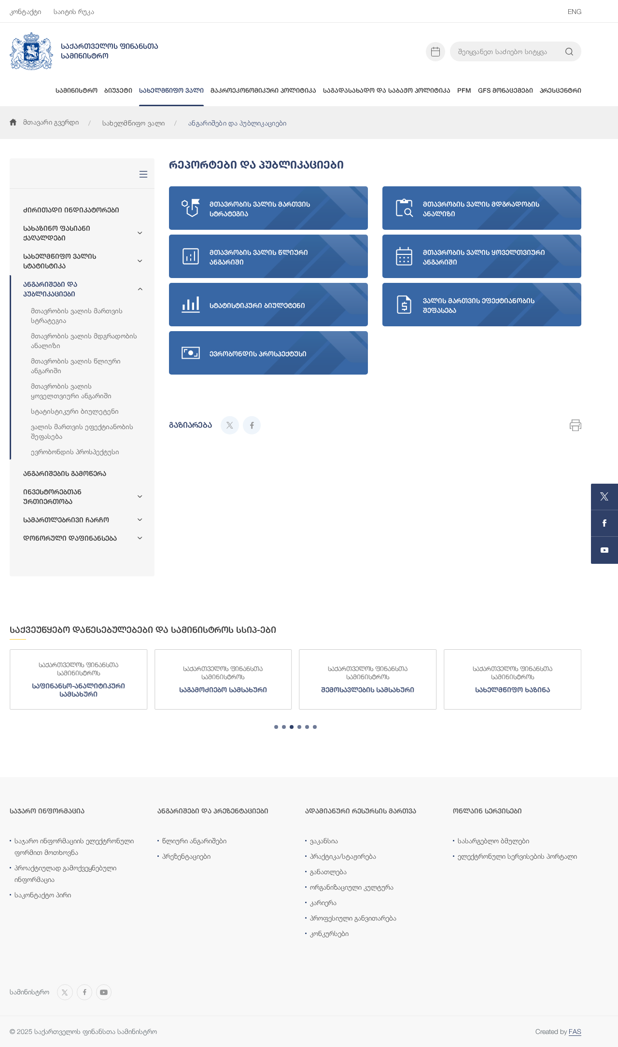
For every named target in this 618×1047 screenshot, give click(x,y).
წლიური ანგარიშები (194, 841)
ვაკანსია (324, 841)
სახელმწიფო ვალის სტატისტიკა (59, 261)
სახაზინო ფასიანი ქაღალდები (56, 233)
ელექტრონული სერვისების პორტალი (517, 856)
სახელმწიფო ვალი (133, 123)
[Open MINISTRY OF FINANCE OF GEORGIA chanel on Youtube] (604, 550)
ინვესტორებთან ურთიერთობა (52, 496)
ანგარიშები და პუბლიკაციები (50, 289)
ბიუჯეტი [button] (118, 90)
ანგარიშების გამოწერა (64, 473)
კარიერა (323, 902)
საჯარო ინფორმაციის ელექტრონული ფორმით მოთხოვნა (74, 846)
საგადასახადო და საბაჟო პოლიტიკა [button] (386, 90)
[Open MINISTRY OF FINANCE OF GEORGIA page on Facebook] (604, 523)
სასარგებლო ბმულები (493, 841)
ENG (574, 11)
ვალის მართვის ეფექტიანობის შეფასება (82, 431)
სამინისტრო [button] (77, 90)
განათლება (328, 871)
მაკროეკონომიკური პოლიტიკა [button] (263, 90)
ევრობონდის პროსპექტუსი (75, 451)
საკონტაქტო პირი (42, 895)
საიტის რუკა (74, 11)
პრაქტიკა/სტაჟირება (343, 856)
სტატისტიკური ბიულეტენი (75, 411)
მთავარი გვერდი (51, 122)
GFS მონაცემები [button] (505, 90)
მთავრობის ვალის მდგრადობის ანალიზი (84, 340)
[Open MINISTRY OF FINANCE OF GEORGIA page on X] (604, 497)
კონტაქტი (25, 11)
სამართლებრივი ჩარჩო (66, 520)
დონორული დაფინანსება (70, 538)
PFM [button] (464, 90)
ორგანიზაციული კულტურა (351, 887)
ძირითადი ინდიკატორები (71, 210)
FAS (575, 1031)
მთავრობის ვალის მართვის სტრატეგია (77, 315)
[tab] (276, 727)
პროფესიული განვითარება (353, 918)
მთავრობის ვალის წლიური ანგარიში (76, 366)
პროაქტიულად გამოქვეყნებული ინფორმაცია (65, 873)
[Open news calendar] (435, 51)
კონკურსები (329, 933)
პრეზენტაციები (186, 856)
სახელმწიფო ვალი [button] (171, 90)
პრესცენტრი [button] (560, 90)
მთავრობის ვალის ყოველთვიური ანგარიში (71, 391)
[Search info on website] (569, 52)
